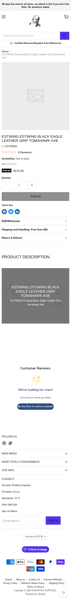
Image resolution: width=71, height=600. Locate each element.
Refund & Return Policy (33, 583)
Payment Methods (53, 579)
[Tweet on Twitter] (10, 211)
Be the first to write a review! (35, 406)
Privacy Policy (10, 583)
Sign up (53, 520)
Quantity (6, 178)
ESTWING (11, 146)
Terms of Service (35, 586)
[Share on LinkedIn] (17, 211)
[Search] (64, 36)
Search (8, 579)
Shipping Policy (56, 583)
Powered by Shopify (35, 594)
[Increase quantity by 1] (32, 185)
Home (5, 51)
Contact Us (34, 579)
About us (20, 579)
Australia (34, 536)
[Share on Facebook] (4, 211)
